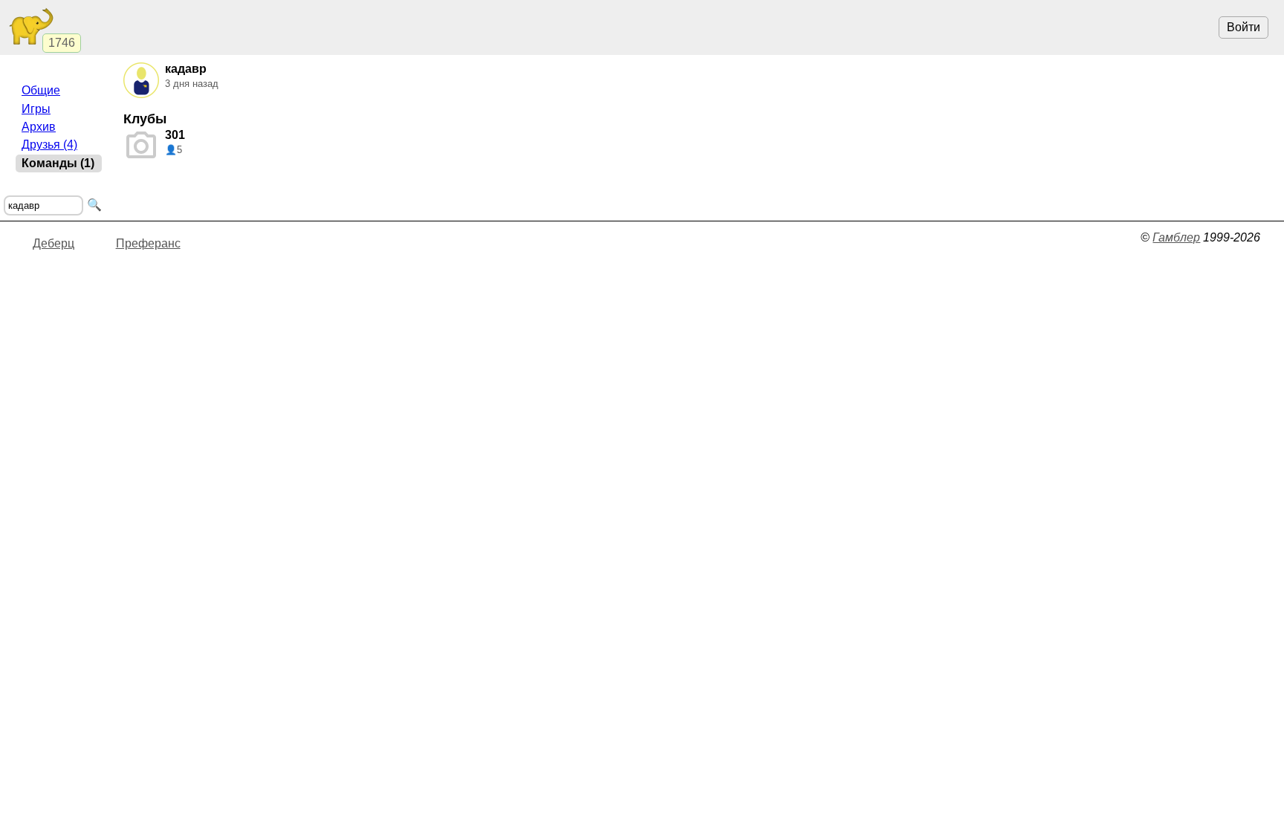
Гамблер (1176, 237)
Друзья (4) (49, 144)
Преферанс (148, 243)
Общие (41, 90)
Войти (1243, 27)
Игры (36, 109)
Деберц (53, 243)
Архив (39, 126)
